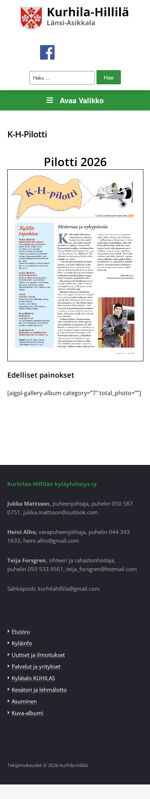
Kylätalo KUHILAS (33, 678)
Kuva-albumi (27, 712)
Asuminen (24, 701)
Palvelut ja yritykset (36, 666)
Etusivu (21, 631)
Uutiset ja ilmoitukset (38, 654)
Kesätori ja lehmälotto (39, 689)
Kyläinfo (22, 643)
